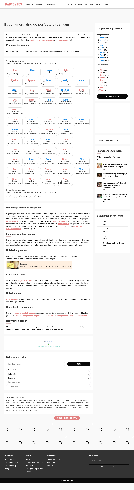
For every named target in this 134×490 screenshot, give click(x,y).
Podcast (39, 4)
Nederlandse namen (76, 405)
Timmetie (106, 229)
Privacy (50, 465)
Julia (101, 67)
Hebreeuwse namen (48, 402)
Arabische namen (27, 400)
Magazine (29, 4)
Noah (101, 37)
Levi (101, 47)
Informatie (89, 4)
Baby (7, 468)
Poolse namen (18, 407)
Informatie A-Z (10, 459)
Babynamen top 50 (88, 9)
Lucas (101, 42)
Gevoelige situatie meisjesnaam (114, 243)
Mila (101, 72)
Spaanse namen (75, 407)
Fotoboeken (30, 465)
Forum (61, 4)
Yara (101, 82)
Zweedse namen (31, 410)
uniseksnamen (62, 40)
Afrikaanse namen (13, 400)
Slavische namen (62, 407)
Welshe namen (18, 410)
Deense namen (41, 400)
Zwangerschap (10, 465)
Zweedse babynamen (59, 315)
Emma (101, 75)
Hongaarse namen (82, 402)
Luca (101, 40)
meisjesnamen (35, 40)
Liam (101, 45)
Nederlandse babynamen (25, 313)
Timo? (105, 222)
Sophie (102, 77)
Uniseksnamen (72, 9)
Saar (101, 85)
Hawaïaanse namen (32, 402)
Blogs (70, 4)
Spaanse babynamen (24, 315)
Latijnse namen (62, 405)
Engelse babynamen (42, 315)
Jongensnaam (108, 236)
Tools (106, 4)
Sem (101, 50)
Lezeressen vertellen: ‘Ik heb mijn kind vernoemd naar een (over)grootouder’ (115, 185)
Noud (101, 57)
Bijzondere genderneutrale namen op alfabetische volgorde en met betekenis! (115, 196)
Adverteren (51, 462)
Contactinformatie (53, 459)
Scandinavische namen (33, 407)
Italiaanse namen (23, 405)
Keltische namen (48, 405)
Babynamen (51, 4)
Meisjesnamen (59, 9)
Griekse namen (18, 402)
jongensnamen (48, 40)
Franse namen (77, 400)
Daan (101, 52)
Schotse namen (49, 407)
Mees (101, 55)
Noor (101, 87)
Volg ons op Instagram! (68, 418)
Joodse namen (36, 405)
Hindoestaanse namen (65, 402)
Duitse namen (52, 400)
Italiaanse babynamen (78, 315)
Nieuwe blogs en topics (35, 462)
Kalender (78, 4)
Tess (101, 90)
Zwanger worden (11, 462)
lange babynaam (24, 280)
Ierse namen (11, 405)
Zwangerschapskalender (35, 468)
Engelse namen (65, 400)
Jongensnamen (45, 9)
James (102, 60)
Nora (101, 80)
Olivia (101, 70)
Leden (98, 4)
